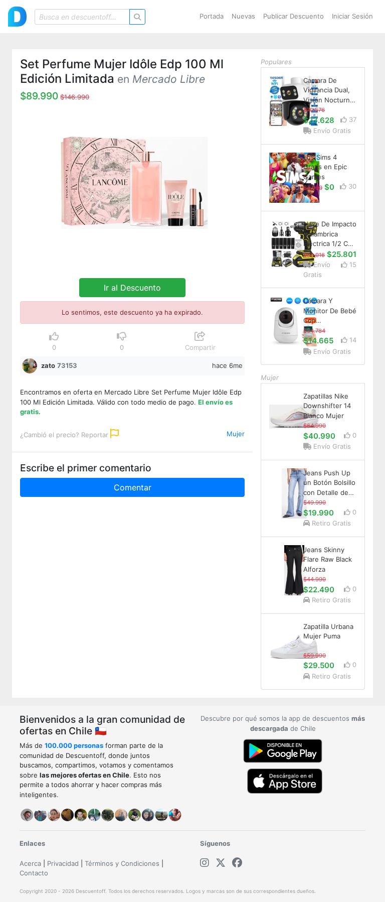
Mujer (236, 434)
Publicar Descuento (293, 16)
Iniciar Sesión (352, 16)
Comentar (132, 487)
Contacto (34, 873)
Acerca (30, 863)
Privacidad (63, 863)
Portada (212, 16)
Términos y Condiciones (122, 863)
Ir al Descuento (132, 288)
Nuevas (243, 16)
